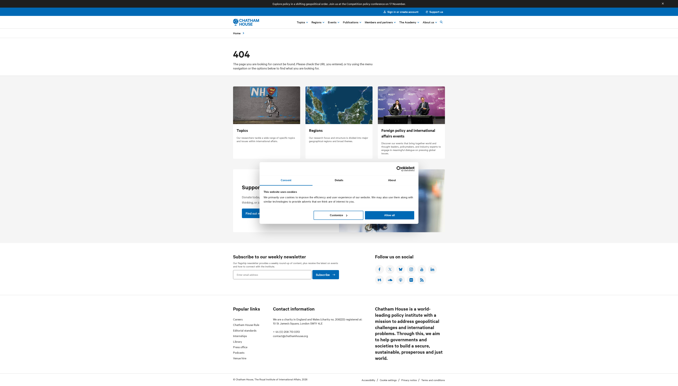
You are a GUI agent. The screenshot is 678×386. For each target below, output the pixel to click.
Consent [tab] (286, 180)
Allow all (389, 215)
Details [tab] (339, 180)
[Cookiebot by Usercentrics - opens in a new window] (399, 168)
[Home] (246, 22)
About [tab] (392, 180)
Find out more (255, 213)
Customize (336, 215)
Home (236, 33)
